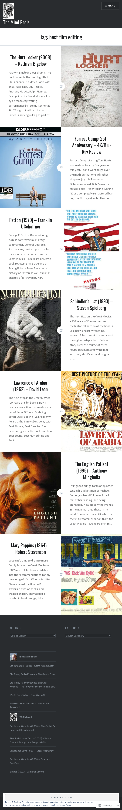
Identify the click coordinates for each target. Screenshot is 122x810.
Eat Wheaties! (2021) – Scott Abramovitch (32, 665)
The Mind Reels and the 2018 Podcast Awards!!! (29, 705)
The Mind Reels (16, 22)
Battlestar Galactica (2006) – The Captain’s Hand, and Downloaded (32, 728)
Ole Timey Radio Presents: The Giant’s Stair (32, 674)
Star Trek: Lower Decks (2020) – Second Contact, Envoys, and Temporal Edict (31, 740)
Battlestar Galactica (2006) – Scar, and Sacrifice (30, 761)
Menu (111, 5)
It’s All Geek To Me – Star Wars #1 (27, 695)
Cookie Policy (65, 805)
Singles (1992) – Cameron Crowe (27, 771)
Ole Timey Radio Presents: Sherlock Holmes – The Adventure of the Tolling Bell (32, 684)
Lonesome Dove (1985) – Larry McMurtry (32, 750)
